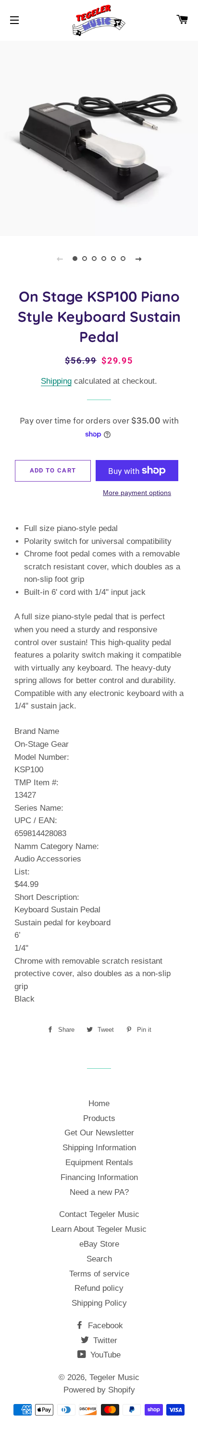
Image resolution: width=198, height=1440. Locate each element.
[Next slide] (138, 258)
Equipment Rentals (99, 1162)
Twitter (104, 1340)
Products (99, 1118)
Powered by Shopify (99, 1389)
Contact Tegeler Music (99, 1214)
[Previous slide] (59, 258)
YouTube (104, 1354)
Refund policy (99, 1288)
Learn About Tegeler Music (99, 1229)
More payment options (137, 492)
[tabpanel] (99, 137)
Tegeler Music (114, 1377)
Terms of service (99, 1273)
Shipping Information (99, 1147)
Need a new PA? (99, 1192)
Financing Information (99, 1177)
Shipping (56, 381)
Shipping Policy (99, 1303)
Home (99, 1103)
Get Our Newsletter (99, 1132)
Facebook (104, 1325)
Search (99, 1258)
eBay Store (99, 1244)
